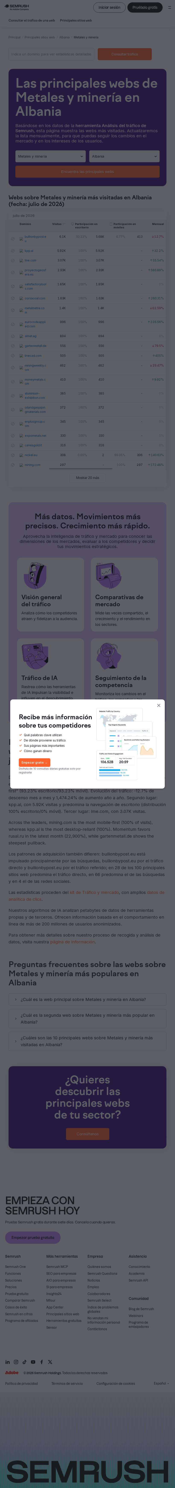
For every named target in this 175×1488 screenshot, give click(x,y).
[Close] (159, 705)
